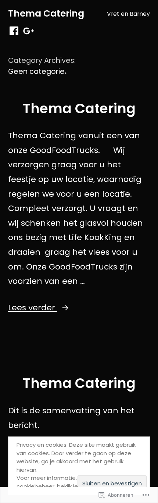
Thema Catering (46, 13)
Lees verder (32, 307)
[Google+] (29, 31)
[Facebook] (14, 31)
